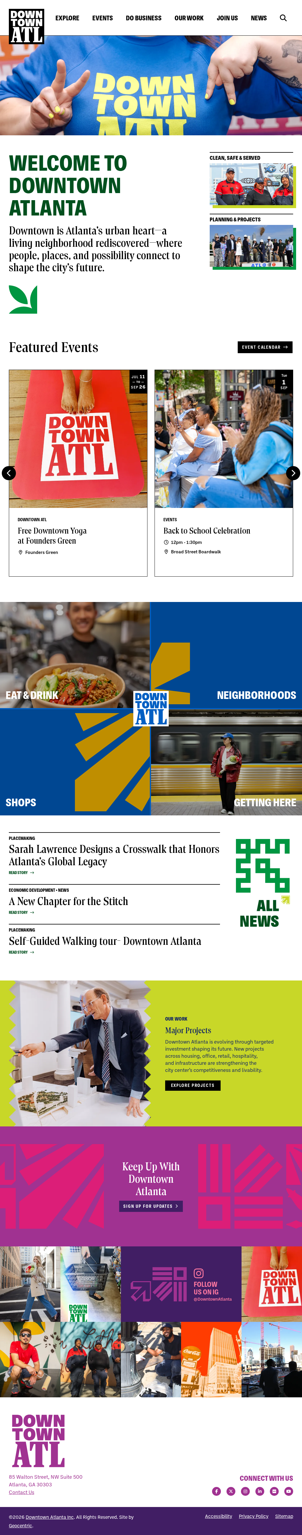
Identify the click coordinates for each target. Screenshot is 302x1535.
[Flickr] (274, 1491)
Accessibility (218, 1516)
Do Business (144, 18)
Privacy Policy (253, 1516)
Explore (67, 18)
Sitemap (284, 1516)
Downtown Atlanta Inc (50, 1517)
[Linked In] (259, 1491)
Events (102, 18)
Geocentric (20, 1526)
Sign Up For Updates (148, 1206)
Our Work (189, 18)
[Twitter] (230, 1491)
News (259, 18)
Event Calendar (261, 347)
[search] (283, 18)
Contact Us (21, 1492)
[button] (293, 473)
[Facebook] (216, 1491)
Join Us (227, 18)
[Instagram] (245, 1491)
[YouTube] (288, 1491)
